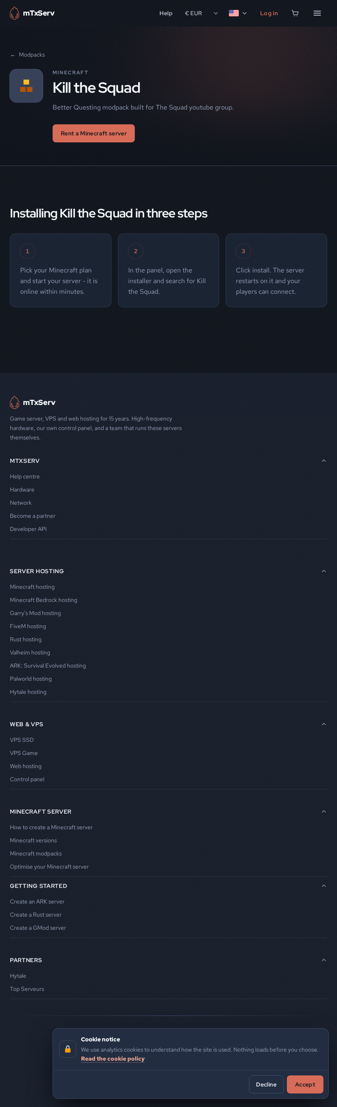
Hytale (18, 975)
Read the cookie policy (113, 1058)
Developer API (28, 529)
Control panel (27, 779)
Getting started (38, 886)
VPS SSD (22, 739)
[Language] (238, 13)
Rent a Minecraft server (94, 133)
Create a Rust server (36, 914)
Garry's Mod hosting (35, 613)
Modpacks (27, 54)
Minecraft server (41, 811)
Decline (266, 1084)
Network (21, 502)
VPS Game (24, 753)
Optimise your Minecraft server (49, 866)
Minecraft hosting (32, 586)
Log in (269, 13)
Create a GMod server (38, 927)
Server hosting (37, 571)
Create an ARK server (37, 901)
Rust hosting (26, 639)
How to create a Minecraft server (51, 827)
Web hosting (26, 766)
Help (165, 13)
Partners (26, 960)
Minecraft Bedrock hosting (43, 600)
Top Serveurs (27, 989)
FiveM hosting (28, 626)
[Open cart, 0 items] (295, 13)
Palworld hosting (31, 678)
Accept (305, 1084)
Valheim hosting (30, 652)
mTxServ (25, 460)
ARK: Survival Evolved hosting (48, 665)
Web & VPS (26, 724)
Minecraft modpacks (36, 853)
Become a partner (32, 515)
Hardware (22, 489)
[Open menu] (317, 13)
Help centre (25, 476)
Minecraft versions (33, 840)
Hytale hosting (28, 691)
